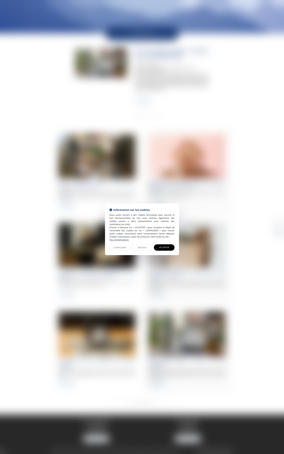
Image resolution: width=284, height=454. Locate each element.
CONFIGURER (119, 247)
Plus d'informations (119, 239)
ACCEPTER (164, 247)
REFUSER (142, 247)
